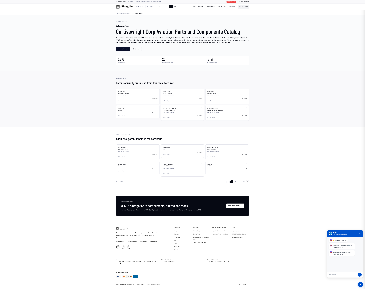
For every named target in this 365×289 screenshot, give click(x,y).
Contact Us (232, 6)
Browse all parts (122, 49)
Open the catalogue (234, 205)
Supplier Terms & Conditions (219, 231)
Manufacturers (211, 6)
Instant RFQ (177, 246)
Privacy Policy (196, 231)
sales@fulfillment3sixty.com (219, 261)
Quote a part (136, 49)
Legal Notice (235, 231)
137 (243, 182)
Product (200, 6)
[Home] (122, 228)
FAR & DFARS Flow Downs (239, 234)
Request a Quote (243, 6)
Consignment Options (237, 237)
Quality (175, 243)
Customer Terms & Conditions (220, 234)
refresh (360, 233)
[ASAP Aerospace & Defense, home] (124, 7)
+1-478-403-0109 (244, 1)
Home (194, 6)
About (220, 6)
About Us (176, 234)
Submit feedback (243, 284)
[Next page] (247, 181)
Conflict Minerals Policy (199, 242)
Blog (225, 6)
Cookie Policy (196, 234)
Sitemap (176, 249)
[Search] (171, 6)
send (360, 275)
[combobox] (157, 6)
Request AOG (231, 1)
